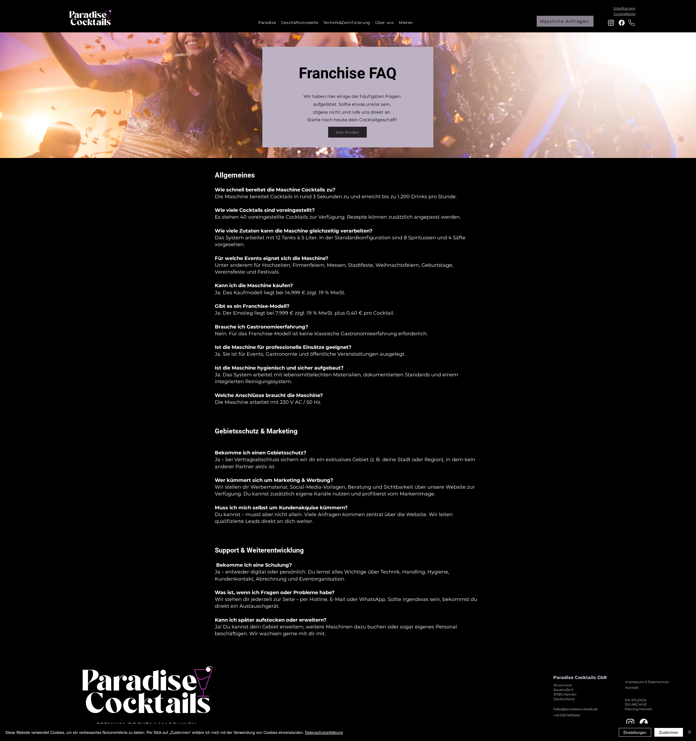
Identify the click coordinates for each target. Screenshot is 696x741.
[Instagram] (611, 23)
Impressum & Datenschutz (647, 682)
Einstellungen (635, 732)
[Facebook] (622, 23)
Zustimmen (668, 732)
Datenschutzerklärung (324, 732)
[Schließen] (689, 732)
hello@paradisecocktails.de (575, 709)
